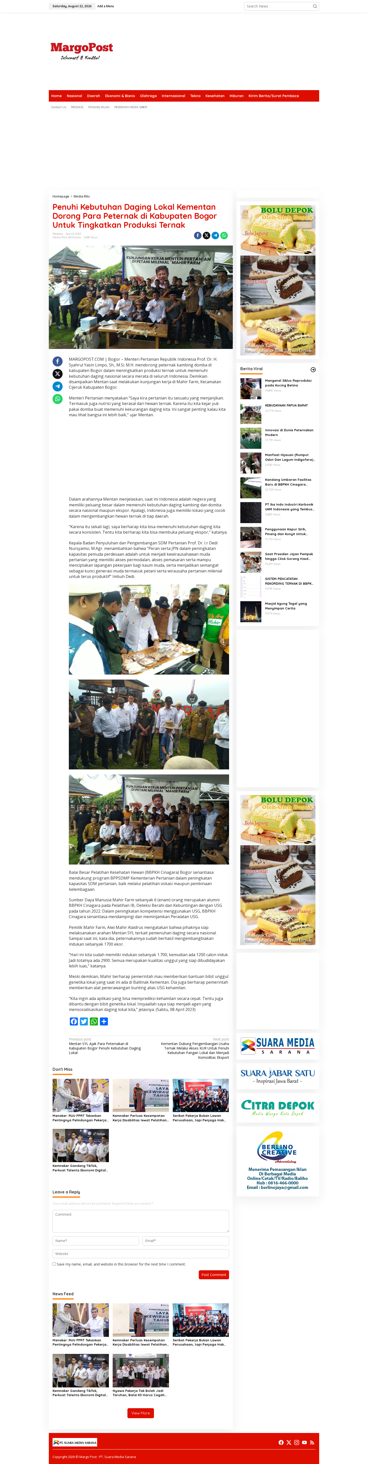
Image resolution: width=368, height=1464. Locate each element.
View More (140, 1413)
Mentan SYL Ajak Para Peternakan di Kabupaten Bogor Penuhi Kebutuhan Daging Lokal (105, 1046)
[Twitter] (289, 1442)
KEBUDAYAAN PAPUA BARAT (286, 405)
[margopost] (82, 51)
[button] (315, 6)
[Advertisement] (228, 51)
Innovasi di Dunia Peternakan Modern (289, 432)
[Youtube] (304, 1442)
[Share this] (198, 235)
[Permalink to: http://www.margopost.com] (313, 370)
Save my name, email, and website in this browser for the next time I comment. (121, 1264)
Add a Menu (105, 6)
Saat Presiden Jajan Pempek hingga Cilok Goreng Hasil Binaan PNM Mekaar (289, 556)
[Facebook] (281, 1442)
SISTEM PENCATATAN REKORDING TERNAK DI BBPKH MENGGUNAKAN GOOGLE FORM (290, 581)
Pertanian (74, 237)
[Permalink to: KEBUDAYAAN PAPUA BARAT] (250, 413)
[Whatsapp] (224, 235)
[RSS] (312, 1442)
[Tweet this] (206, 235)
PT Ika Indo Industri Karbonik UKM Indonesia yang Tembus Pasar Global (289, 506)
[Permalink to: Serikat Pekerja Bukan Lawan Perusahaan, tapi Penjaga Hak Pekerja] (201, 1095)
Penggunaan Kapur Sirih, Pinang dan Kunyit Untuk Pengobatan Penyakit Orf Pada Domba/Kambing (286, 531)
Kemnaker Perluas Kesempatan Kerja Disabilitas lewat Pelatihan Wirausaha (140, 1118)
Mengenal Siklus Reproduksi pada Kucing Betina (288, 382)
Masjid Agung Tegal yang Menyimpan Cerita (286, 605)
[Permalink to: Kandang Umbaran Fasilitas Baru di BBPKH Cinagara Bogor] (250, 487)
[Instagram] (296, 1442)
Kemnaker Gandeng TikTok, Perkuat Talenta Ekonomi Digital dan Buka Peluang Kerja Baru (79, 1168)
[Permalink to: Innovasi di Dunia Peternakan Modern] (250, 438)
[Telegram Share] (215, 235)
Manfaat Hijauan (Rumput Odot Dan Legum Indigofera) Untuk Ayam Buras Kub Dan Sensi (289, 457)
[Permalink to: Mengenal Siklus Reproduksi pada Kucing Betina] (250, 388)
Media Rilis (60, 237)
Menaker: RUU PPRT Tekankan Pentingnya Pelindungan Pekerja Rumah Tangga (79, 1118)
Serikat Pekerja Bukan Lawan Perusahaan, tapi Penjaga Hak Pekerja (198, 1118)
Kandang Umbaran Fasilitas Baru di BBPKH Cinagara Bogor (288, 482)
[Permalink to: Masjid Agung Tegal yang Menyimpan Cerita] (250, 611)
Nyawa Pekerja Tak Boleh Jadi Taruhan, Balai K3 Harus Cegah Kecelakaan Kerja (138, 1393)
